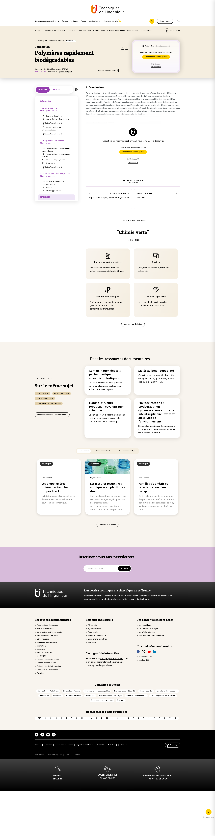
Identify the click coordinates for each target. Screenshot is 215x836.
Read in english (66, 72)
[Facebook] (138, 651)
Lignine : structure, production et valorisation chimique (107, 407)
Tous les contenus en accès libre (151, 636)
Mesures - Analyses (44, 652)
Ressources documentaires (45, 21)
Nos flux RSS (144, 660)
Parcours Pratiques (70, 21)
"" (133, 232)
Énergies (40, 673)
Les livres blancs (145, 625)
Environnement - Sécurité (47, 636)
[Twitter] (143, 651)
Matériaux (41, 649)
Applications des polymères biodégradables (109, 196)
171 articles (133, 240)
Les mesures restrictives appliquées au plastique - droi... (107, 487)
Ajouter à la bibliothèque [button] (107, 70)
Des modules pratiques (107, 297)
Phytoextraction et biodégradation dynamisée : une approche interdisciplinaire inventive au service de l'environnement (156, 412)
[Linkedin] (154, 651)
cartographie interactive (111, 659)
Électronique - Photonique (47, 670)
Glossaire (145, 196)
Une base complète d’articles (107, 262)
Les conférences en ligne (148, 629)
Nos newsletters (145, 657)
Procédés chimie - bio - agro (48, 659)
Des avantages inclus (156, 297)
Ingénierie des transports (47, 643)
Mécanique (41, 656)
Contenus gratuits (110, 21)
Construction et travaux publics (49, 632)
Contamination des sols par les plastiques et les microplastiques (105, 374)
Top (39, 718)
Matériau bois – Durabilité (156, 370)
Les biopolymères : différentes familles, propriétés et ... (55, 487)
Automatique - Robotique (47, 625)
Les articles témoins (147, 632)
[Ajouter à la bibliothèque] (118, 70)
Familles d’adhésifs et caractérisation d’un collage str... (153, 487)
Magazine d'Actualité (89, 21)
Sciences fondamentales (46, 663)
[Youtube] (149, 651)
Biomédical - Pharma (45, 629)
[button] (57, 123)
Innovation (41, 646)
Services (156, 262)
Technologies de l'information (49, 666)
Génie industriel (43, 639)
